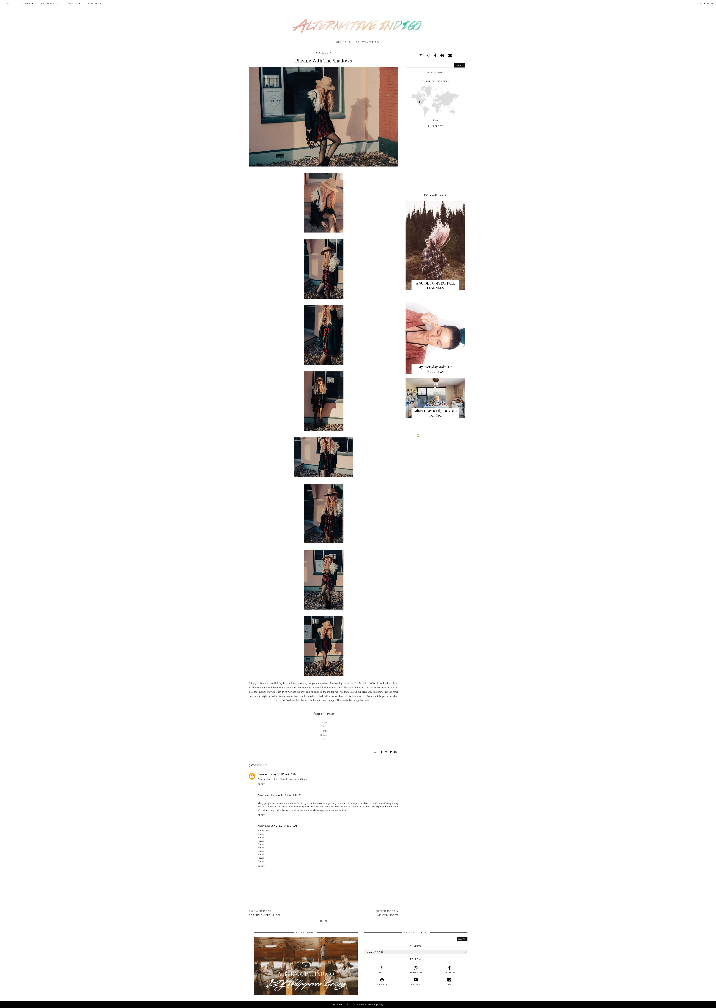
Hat (323, 739)
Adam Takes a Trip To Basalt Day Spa (435, 413)
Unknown (262, 774)
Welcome (24, 3)
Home (7, 3)
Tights (323, 730)
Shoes (323, 735)
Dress (324, 726)
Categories (48, 3)
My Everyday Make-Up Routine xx (435, 369)
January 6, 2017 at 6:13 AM (282, 774)
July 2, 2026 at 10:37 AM (284, 825)
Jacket (323, 722)
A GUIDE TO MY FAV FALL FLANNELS (435, 285)
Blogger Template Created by (358, 1004)
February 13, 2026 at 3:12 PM (286, 795)
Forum (261, 834)
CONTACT (93, 3)
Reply (261, 784)
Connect (72, 3)
